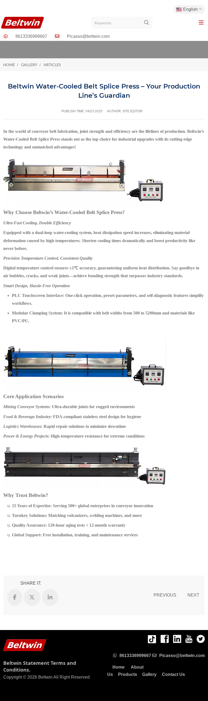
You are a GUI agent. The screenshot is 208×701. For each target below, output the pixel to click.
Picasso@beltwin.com (88, 36)
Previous (165, 595)
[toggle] (201, 22)
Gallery (149, 674)
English (190, 9)
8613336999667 (31, 36)
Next (193, 595)
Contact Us (173, 674)
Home (118, 667)
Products (127, 674)
